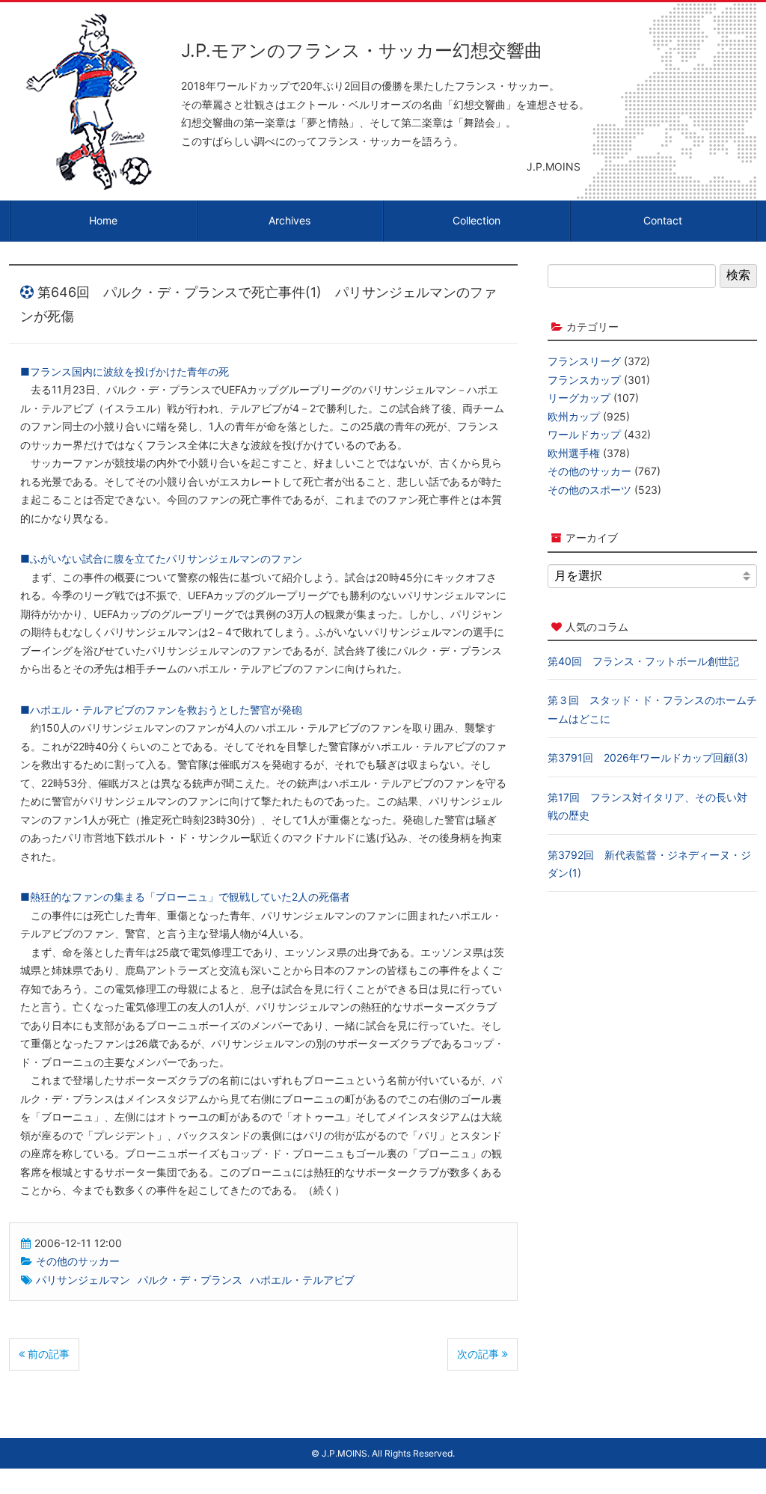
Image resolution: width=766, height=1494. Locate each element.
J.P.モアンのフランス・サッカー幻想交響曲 (361, 50)
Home (103, 220)
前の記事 (47, 1353)
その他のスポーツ (589, 489)
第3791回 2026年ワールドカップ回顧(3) (648, 757)
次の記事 (479, 1353)
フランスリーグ (584, 361)
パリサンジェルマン (83, 1279)
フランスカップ (584, 379)
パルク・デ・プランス (190, 1279)
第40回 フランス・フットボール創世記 (643, 661)
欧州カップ (574, 416)
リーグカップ (579, 397)
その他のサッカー (78, 1261)
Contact (662, 220)
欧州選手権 (574, 453)
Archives (289, 220)
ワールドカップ (584, 434)
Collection (476, 220)
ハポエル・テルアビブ (302, 1279)
